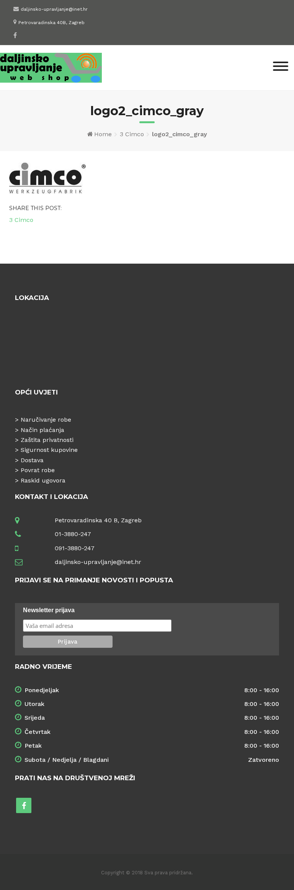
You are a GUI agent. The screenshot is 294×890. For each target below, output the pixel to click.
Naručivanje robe (46, 419)
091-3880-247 (75, 548)
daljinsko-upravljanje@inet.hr (54, 9)
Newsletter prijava (49, 610)
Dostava (32, 460)
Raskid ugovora (43, 480)
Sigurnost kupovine (49, 449)
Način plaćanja (42, 430)
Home (103, 134)
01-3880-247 (73, 534)
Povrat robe (38, 470)
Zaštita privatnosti (47, 439)
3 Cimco (132, 134)
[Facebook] (15, 35)
